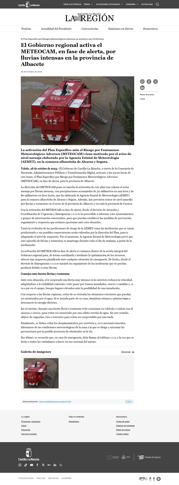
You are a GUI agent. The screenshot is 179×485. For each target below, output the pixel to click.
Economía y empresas (30, 421)
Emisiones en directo (120, 28)
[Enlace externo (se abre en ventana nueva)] (149, 479)
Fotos (142, 99)
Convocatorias (89, 28)
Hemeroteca (150, 28)
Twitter (43, 465)
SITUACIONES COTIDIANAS (108, 4)
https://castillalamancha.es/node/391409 (55, 402)
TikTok (26, 465)
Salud (23, 426)
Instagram (20, 465)
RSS (61, 465)
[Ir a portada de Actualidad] (89, 18)
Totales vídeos (122, 434)
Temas (87, 4)
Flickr (49, 465)
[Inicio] (51, 454)
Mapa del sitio (53, 478)
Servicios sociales (29, 434)
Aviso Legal (41, 478)
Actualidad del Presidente (56, 28)
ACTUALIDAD (147, 4)
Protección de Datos (26, 478)
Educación (25, 430)
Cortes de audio (123, 421)
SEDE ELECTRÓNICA (72, 4)
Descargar (126, 352)
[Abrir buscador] (157, 4)
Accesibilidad (66, 478)
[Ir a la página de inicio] (28, 4)
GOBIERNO (130, 4)
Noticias (26, 28)
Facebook (37, 465)
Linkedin (55, 465)
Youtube (31, 465)
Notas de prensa (147, 94)
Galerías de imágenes (125, 426)
